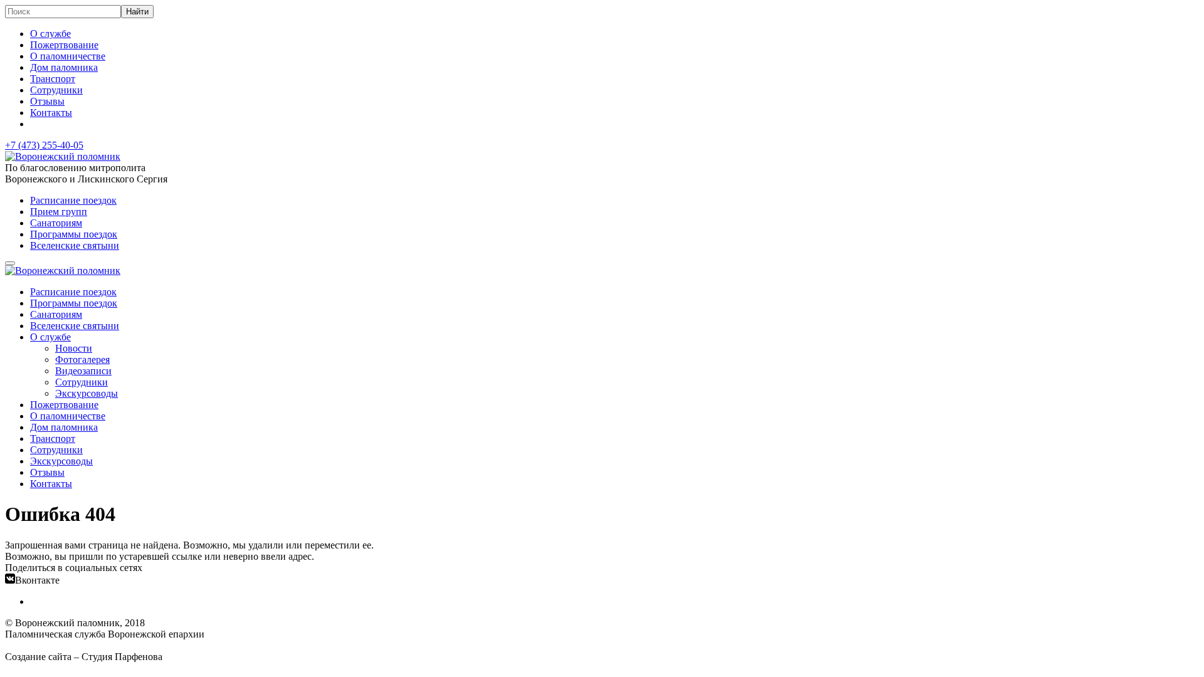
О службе (50, 33)
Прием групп (58, 211)
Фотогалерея (82, 359)
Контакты (51, 112)
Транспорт (52, 78)
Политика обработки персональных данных (99, 645)
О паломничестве (67, 56)
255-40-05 (44, 145)
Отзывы (47, 101)
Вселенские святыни (74, 245)
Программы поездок (73, 234)
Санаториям (56, 223)
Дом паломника (64, 67)
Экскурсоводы (86, 393)
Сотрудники (56, 90)
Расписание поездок (73, 200)
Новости (73, 348)
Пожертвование (64, 44)
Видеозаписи (83, 370)
